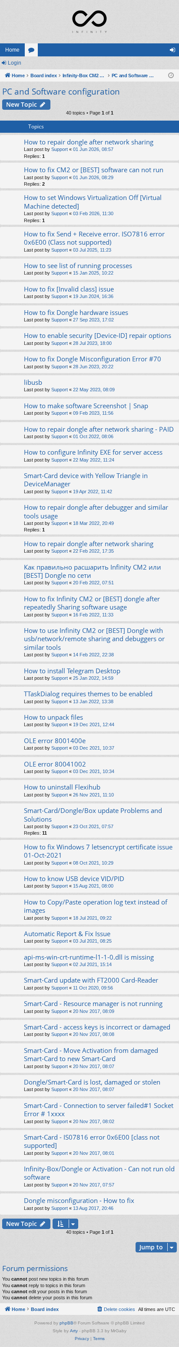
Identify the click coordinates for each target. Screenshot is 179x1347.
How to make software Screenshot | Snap (86, 405)
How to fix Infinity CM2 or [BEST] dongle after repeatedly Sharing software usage (92, 602)
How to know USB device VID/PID (74, 878)
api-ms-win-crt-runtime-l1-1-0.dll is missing (89, 957)
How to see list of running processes (78, 265)
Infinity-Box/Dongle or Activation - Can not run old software (99, 1172)
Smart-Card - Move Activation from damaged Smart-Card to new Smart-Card (91, 1054)
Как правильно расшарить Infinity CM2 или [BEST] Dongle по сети (92, 571)
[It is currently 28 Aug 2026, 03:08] (171, 76)
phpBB (66, 1323)
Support (59, 149)
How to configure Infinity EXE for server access (93, 452)
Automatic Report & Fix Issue (67, 933)
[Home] (89, 21)
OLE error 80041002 (55, 764)
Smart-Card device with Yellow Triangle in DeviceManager (86, 479)
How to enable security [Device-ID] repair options (97, 335)
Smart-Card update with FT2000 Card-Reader (91, 980)
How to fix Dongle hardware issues (76, 312)
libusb (33, 382)
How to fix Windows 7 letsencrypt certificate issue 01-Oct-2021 (98, 850)
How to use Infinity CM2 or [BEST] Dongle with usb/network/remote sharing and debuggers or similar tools (94, 639)
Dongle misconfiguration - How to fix (79, 1200)
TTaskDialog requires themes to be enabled (88, 693)
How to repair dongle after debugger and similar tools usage (96, 511)
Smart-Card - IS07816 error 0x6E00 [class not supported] (91, 1141)
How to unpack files (53, 717)
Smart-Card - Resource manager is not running (93, 1003)
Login (14, 63)
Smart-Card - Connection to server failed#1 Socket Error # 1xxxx (98, 1109)
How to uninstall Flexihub (62, 787)
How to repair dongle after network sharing (88, 142)
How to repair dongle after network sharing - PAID (99, 429)
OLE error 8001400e (55, 740)
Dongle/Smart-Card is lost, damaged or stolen (92, 1082)
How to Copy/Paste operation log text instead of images (95, 906)
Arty (74, 1330)
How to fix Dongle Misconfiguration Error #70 (92, 358)
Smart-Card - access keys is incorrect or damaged (97, 1027)
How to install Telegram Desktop (72, 670)
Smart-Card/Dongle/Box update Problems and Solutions (93, 814)
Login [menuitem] (174, 51)
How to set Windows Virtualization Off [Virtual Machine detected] (93, 201)
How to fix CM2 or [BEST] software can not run (93, 169)
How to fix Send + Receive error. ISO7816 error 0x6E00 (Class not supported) (94, 237)
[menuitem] (115, 1309)
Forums (33, 51)
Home (12, 50)
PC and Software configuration (61, 91)
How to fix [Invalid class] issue (69, 289)
